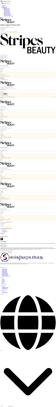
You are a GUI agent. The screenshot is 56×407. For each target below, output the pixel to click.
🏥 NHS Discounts (6, 10)
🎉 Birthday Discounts (7, 12)
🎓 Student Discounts (7, 8)
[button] (28, 350)
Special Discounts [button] (4, 7)
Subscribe (10, 252)
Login (2, 17)
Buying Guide (4, 5)
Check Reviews (5, 33)
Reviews (3, 6)
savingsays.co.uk (5, 406)
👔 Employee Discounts (7, 15)
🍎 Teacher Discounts (7, 9)
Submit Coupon (3, 233)
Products (1, 33)
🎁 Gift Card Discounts (7, 13)
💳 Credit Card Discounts (7, 14)
